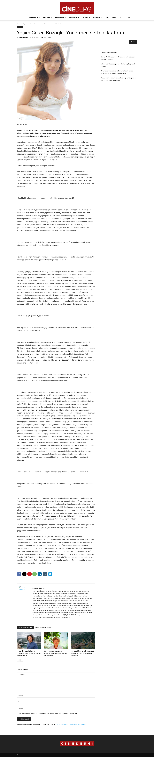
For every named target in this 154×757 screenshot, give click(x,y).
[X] (24, 574)
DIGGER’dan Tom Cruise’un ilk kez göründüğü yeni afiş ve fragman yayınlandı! (118, 79)
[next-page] (21, 660)
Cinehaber (59, 17)
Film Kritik (33, 17)
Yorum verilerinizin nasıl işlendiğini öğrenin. (71, 724)
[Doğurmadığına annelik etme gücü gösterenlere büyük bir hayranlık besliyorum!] (83, 640)
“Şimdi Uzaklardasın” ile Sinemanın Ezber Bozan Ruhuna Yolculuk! (118, 58)
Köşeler (46, 17)
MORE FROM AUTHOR (43, 628)
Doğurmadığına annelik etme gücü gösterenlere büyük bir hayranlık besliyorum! (82, 653)
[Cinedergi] (77, 8)
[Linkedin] (40, 574)
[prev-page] (18, 660)
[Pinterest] (29, 574)
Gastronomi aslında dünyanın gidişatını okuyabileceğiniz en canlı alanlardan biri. (55, 653)
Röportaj (73, 17)
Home (19, 24)
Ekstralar (124, 17)
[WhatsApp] (34, 574)
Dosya (85, 17)
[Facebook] (19, 574)
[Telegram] (50, 574)
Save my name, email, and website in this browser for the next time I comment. (48, 714)
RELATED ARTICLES (25, 628)
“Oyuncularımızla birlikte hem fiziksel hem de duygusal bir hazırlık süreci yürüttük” (29, 653)
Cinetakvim (110, 17)
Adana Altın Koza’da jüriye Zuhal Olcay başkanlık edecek (118, 65)
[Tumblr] (45, 574)
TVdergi (96, 17)
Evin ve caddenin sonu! (109, 52)
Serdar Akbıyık (23, 37)
